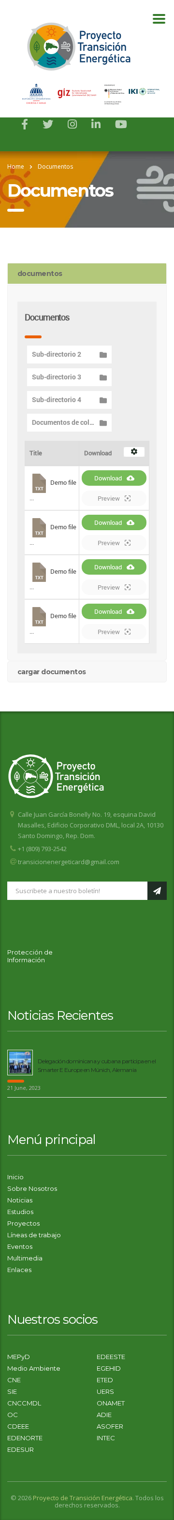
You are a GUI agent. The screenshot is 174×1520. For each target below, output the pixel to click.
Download (108, 478)
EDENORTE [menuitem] (25, 1438)
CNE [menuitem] (14, 1380)
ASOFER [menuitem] (110, 1426)
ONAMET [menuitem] (111, 1403)
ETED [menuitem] (105, 1380)
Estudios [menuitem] (20, 1212)
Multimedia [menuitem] (25, 1258)
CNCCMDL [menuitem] (24, 1403)
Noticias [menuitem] (19, 1200)
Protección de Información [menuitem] (30, 956)
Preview (109, 498)
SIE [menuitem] (12, 1391)
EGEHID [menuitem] (109, 1368)
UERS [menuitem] (105, 1391)
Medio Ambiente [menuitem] (33, 1368)
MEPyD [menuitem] (18, 1357)
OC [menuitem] (12, 1415)
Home (15, 166)
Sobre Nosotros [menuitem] (32, 1188)
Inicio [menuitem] (15, 1177)
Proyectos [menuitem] (23, 1223)
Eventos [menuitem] (19, 1246)
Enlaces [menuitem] (19, 1270)
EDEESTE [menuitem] (111, 1357)
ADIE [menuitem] (104, 1415)
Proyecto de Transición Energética (82, 1497)
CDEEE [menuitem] (18, 1426)
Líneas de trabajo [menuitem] (34, 1235)
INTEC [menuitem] (106, 1438)
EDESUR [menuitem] (20, 1449)
